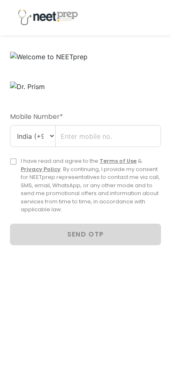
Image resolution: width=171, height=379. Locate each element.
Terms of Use (118, 161)
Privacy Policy (41, 169)
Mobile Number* (36, 116)
